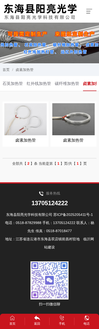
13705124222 (49, 203)
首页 (6, 70)
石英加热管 (13, 83)
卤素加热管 (25, 70)
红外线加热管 (39, 83)
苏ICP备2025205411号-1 (73, 215)
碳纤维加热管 (67, 83)
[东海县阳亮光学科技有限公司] (41, 11)
